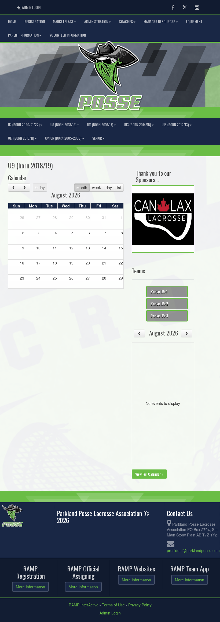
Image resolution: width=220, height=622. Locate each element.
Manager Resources (159, 21)
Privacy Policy (140, 604)
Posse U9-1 (159, 291)
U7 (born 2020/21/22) (24, 124)
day (109, 187)
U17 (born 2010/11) (21, 138)
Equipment (194, 21)
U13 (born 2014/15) (137, 124)
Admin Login (110, 613)
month (81, 187)
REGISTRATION (34, 21)
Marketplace (63, 21)
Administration (96, 21)
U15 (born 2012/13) (175, 124)
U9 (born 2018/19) (63, 124)
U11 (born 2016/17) (100, 124)
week (96, 187)
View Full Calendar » (149, 474)
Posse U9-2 (159, 303)
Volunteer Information (67, 35)
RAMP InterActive (83, 604)
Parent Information (23, 35)
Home (12, 21)
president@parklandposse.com (193, 550)
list (118, 187)
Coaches (126, 21)
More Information (30, 586)
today (40, 187)
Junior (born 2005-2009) (63, 138)
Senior (97, 138)
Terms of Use (113, 604)
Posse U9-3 (159, 316)
